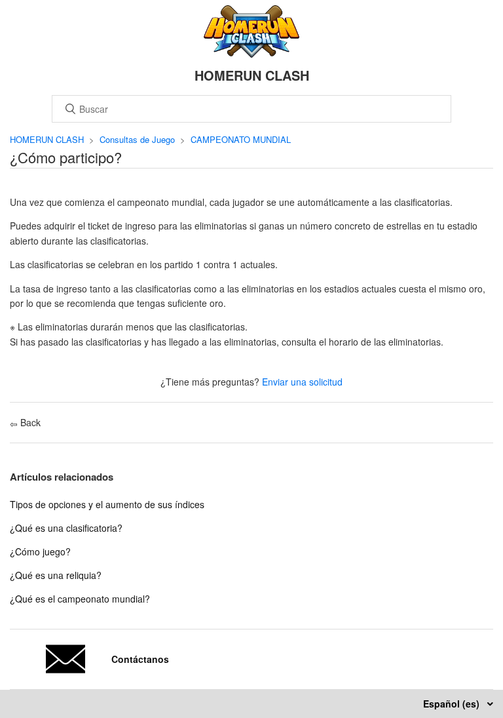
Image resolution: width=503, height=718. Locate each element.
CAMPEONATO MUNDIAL (241, 139)
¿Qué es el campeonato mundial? (80, 598)
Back (29, 422)
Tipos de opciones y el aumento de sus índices (107, 504)
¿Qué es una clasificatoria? (66, 527)
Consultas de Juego (137, 139)
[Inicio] (252, 53)
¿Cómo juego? (40, 551)
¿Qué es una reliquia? (56, 575)
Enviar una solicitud (302, 381)
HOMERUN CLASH (47, 139)
